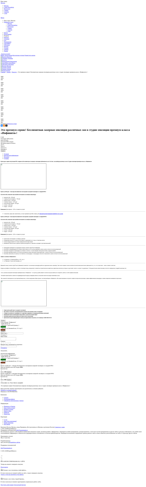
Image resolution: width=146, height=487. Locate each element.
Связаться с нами (60, 427)
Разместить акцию (30, 55)
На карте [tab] (6, 157)
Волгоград (7, 9)
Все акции (7, 424)
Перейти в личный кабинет (9, 390)
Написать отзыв (12, 123)
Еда (5, 40)
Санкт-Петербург (9, 7)
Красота (6, 37)
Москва (6, 5)
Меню (2, 17)
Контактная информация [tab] (11, 155)
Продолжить (4, 467)
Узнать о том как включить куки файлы (12, 474)
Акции (9, 72)
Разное (6, 51)
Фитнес (6, 46)
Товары (6, 49)
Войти (6, 32)
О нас (5, 419)
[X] (6, 126)
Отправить (4, 348)
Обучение (7, 45)
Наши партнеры (8, 422)
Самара (6, 10)
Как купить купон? (9, 408)
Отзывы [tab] (6, 158)
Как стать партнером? (10, 421)
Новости (6, 412)
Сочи (5, 13)
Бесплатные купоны (18, 55)
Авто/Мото (7, 43)
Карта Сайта (7, 411)
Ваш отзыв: (4, 336)
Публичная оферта (9, 399)
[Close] (1, 364)
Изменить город (8, 22)
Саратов (6, 12)
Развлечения (7, 42)
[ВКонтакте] (2, 126)
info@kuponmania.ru (22, 430)
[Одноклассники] (4, 126)
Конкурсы (7, 414)
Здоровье (6, 39)
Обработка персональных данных (14, 400)
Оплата (6, 397)
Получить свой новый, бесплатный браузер (13, 485)
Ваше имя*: (4, 333)
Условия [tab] (6, 154)
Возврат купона (8, 409)
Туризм (6, 48)
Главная (3, 72)
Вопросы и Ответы (9, 406)
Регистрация (7, 34)
